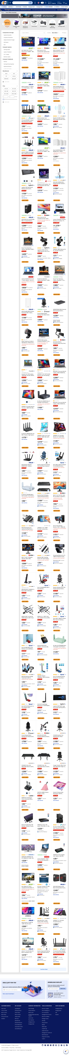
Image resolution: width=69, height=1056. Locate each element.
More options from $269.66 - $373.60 (27, 929)
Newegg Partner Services (46, 1014)
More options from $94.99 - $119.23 (58, 506)
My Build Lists (17, 1020)
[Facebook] (45, 1045)
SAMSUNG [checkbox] (6, 78)
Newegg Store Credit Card (47, 1032)
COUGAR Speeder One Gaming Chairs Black (58, 736)
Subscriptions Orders (19, 1026)
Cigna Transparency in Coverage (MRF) (24, 1050)
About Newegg (31, 1008)
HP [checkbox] (6, 76)
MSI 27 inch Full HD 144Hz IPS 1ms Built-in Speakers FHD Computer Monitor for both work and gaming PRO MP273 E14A (59, 496)
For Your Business (45, 1012)
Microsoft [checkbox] (14, 78)
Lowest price (24, 82)
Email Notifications (18, 1024)
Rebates (43, 1024)
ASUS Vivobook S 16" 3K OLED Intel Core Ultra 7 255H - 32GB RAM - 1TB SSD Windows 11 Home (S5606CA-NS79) (59, 51)
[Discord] (64, 1045)
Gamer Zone (30, 1017)
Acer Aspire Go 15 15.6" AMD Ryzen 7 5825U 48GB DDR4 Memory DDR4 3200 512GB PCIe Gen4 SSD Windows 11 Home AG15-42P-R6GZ (43, 85)
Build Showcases (45, 1034)
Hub (4, 44)
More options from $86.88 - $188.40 (58, 351)
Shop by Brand (44, 1022)
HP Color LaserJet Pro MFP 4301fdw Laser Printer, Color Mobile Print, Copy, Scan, (43, 887)
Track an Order (4, 1010)
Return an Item (4, 1012)
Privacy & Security (4, 1016)
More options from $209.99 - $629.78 (58, 159)
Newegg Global (58, 1010)
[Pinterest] (56, 1045)
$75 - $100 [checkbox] (6, 93)
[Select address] (10, 2)
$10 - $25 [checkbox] (14, 88)
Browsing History (18, 1010)
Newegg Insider (31, 1024)
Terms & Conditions (5, 1047)
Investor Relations (31, 1010)
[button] (10, 2)
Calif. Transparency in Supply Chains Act (8, 1050)
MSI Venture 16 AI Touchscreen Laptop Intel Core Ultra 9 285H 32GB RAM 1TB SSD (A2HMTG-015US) (43, 51)
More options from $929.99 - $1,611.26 (58, 97)
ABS (56, 1012)
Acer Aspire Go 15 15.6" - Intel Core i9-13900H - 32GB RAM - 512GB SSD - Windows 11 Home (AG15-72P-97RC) (43, 150)
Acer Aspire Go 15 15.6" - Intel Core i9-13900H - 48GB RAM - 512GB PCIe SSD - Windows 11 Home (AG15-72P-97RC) (28, 51)
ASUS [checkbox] (6, 73)
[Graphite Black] (24, 181)
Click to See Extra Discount (59, 91)
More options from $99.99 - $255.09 (42, 744)
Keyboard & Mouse (7, 66)
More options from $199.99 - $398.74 (58, 835)
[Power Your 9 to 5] (34, 16)
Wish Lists (17, 1018)
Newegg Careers (31, 1022)
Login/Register (17, 1008)
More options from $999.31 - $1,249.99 (58, 63)
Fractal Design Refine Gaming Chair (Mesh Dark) (43, 314)
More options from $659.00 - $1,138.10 (42, 892)
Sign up (25, 989)
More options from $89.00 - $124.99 (27, 473)
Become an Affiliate (45, 1016)
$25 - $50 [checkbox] (6, 91)
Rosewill (56, 1014)
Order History (17, 1012)
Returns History (18, 1014)
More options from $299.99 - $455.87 (27, 161)
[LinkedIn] (53, 1045)
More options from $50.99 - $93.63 (43, 258)
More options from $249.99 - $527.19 (58, 893)
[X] (48, 1045)
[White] (29, 181)
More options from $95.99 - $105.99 (42, 928)
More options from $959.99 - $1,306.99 (27, 290)
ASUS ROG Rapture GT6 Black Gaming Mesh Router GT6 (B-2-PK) (59, 887)
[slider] (3, 99)
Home (2, 12)
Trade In (43, 1038)
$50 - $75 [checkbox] (14, 91)
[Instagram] (50, 1045)
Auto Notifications (18, 1028)
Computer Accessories (8, 37)
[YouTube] (58, 1045)
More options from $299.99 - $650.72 (27, 228)
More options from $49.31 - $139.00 (42, 228)
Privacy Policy (11, 1047)
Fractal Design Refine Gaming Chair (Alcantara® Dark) (27, 736)
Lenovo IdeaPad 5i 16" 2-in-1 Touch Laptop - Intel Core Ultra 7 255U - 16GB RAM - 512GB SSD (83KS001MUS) (28, 279)
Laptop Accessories (7, 35)
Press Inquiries (31, 1020)
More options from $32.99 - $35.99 (28, 683)
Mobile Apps (44, 1026)
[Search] (30, 3)
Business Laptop (7, 56)
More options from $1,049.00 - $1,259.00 (43, 63)
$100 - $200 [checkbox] (14, 93)
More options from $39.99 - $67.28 (59, 860)
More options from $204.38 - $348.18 (27, 957)
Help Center (3, 1008)
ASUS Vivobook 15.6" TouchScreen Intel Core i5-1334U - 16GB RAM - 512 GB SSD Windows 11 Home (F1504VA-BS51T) (43, 118)
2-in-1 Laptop (6, 54)
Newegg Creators (45, 1018)
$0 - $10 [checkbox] (6, 88)
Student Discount (45, 1030)
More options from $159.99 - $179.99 (58, 191)
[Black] (27, 181)
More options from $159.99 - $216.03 (27, 196)
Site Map (43, 1020)
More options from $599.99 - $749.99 (27, 566)
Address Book (17, 1016)
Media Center (31, 1012)
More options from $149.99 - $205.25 (27, 320)
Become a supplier (45, 1008)
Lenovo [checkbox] (13, 76)
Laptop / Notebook (7, 52)
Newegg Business (58, 1008)
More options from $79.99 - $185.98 (58, 960)
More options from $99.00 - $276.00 (27, 129)
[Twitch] (61, 1045)
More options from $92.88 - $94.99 (28, 897)
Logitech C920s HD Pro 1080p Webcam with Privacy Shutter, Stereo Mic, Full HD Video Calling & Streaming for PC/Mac (43, 250)
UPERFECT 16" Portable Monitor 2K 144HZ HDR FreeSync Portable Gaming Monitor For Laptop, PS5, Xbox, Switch (59, 436)
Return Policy (3, 1014)
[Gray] (32, 181)
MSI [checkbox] (14, 73)
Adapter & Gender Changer (9, 39)
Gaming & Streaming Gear (9, 64)
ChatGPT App (44, 1028)
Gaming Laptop (7, 49)
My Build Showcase (18, 1022)
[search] (44, 32)
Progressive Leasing (45, 1036)
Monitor (5, 61)
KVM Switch (6, 42)
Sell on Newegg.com (46, 1010)
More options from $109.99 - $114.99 (42, 503)
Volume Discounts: (56, 320)
